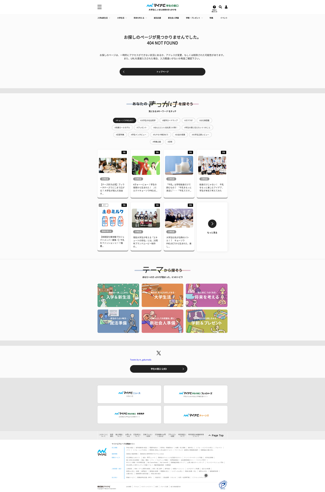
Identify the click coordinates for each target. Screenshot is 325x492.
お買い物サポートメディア (195, 462)
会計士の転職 (206, 468)
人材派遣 (129, 468)
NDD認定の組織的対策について (196, 435)
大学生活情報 (209, 457)
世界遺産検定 (174, 460)
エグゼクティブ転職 (193, 468)
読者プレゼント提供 (147, 435)
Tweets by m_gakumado (140, 360)
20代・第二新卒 (157, 468)
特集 (211, 18)
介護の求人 (129, 473)
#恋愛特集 (120, 135)
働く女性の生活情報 (132, 460)
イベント (224, 18)
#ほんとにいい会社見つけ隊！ (165, 127)
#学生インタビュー (138, 135)
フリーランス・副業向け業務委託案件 (186, 450)
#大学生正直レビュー (200, 135)
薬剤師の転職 (154, 471)
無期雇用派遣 (214, 471)
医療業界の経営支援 (142, 473)
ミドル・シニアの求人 (140, 450)
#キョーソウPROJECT (124, 120)
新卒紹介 (167, 468)
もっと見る (212, 233)
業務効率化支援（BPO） (145, 477)
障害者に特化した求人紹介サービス (161, 450)
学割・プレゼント (193, 18)
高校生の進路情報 (131, 454)
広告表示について (137, 435)
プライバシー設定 (172, 435)
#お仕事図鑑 (204, 120)
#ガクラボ (188, 120)
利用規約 (111, 435)
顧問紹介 (144, 471)
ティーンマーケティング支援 (193, 457)
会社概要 (128, 486)
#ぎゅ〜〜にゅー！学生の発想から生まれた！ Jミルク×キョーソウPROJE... (145, 188)
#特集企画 (157, 142)
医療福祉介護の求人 (207, 450)
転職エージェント (178, 468)
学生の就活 (129, 447)
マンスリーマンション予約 (215, 462)
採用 (156, 486)
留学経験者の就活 (141, 447)
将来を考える (139, 18)
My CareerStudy (153, 462)
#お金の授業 (180, 135)
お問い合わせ (128, 435)
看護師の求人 (164, 471)
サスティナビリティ (147, 486)
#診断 (170, 142)
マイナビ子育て (201, 460)
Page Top (218, 435)
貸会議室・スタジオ (169, 477)
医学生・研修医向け (166, 447)
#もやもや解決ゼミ (160, 135)
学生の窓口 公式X (159, 369)
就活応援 (157, 18)
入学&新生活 (103, 18)
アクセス (136, 486)
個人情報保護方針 (176, 486)
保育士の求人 (203, 471)
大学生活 (120, 18)
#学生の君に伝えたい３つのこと (197, 127)
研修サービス (130, 477)
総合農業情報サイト (187, 460)
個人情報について (119, 435)
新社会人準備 (173, 18)
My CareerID (164, 462)
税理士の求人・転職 (132, 471)
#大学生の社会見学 (148, 120)
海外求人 (190, 447)
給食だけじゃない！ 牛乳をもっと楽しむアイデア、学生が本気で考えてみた (211, 188)
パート (128, 450)
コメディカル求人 (177, 471)
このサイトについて (103, 435)
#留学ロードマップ (170, 120)
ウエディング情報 (162, 460)
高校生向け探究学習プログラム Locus (152, 454)
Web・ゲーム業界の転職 (142, 468)
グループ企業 (164, 486)
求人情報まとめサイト (133, 457)
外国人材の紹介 (156, 473)
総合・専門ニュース (149, 457)
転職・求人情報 (180, 447)
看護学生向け (154, 447)
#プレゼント (142, 127)
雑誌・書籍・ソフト (147, 460)
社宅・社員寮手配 (184, 477)
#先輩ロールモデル (122, 127)
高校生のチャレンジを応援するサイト (170, 457)
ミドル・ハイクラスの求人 (204, 447)
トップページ (162, 72)
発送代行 (158, 477)
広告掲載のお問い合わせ (160, 435)
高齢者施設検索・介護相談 (162, 465)
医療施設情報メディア (178, 462)
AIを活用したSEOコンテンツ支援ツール (138, 465)
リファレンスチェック (199, 477)
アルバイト (218, 447)
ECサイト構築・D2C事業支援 (135, 462)
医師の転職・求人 (190, 471)
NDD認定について (182, 435)
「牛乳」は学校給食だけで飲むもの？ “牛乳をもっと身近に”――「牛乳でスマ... (179, 188)
